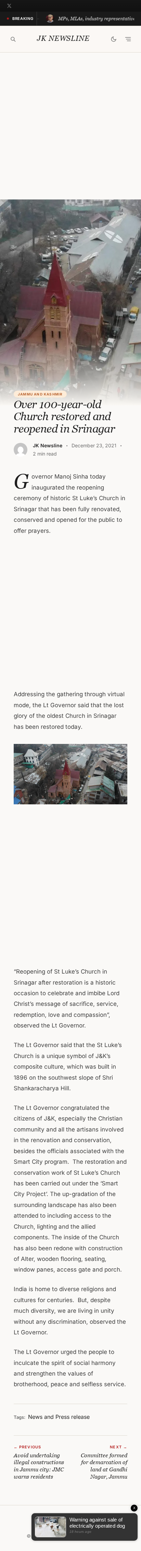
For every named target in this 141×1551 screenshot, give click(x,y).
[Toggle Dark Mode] (113, 39)
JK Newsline (63, 39)
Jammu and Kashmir (40, 394)
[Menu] (128, 39)
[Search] (13, 39)
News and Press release (59, 1416)
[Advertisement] (70, 126)
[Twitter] (9, 5)
